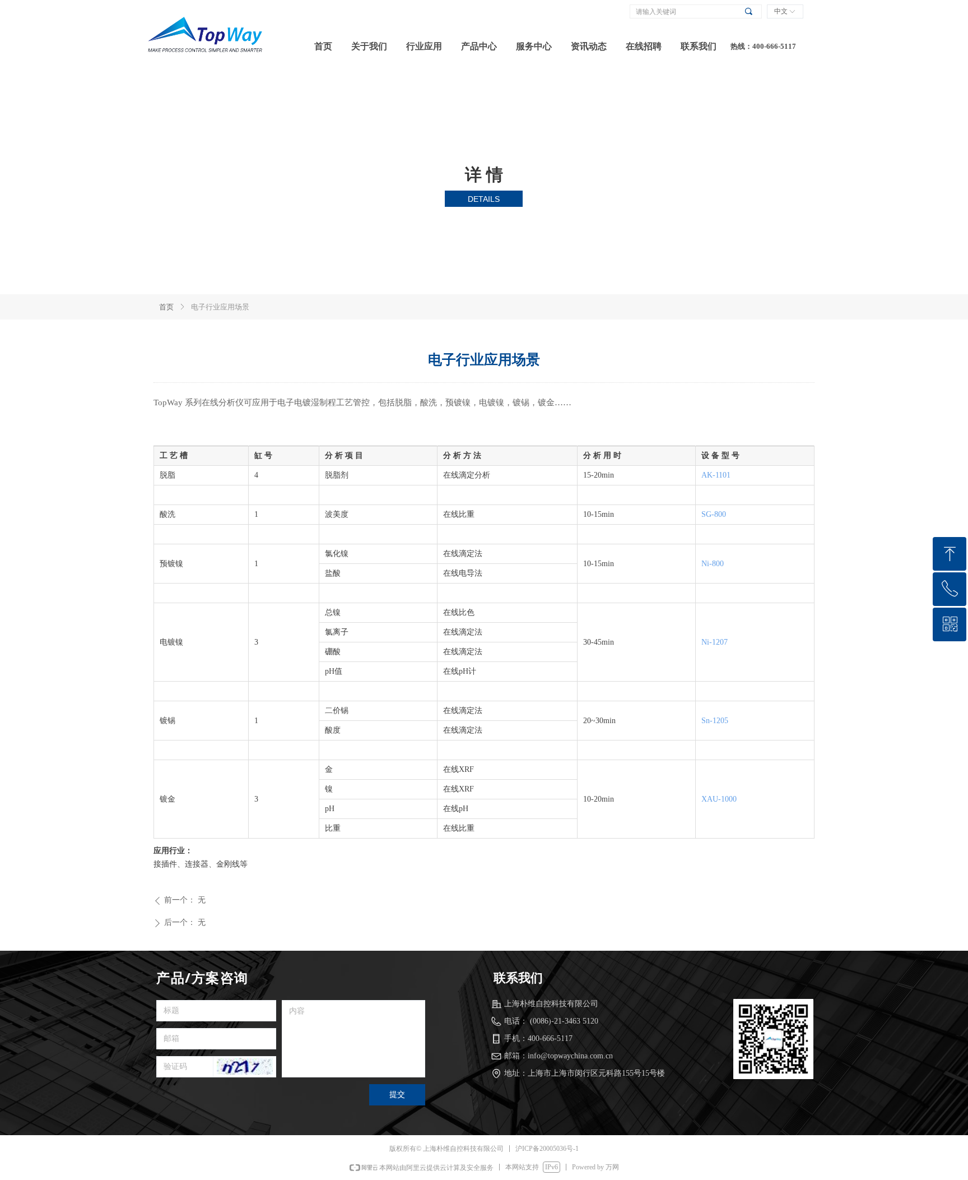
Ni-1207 (714, 642)
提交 (397, 1094)
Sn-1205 (714, 720)
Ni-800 (712, 563)
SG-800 (713, 514)
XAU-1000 (719, 799)
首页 (166, 307)
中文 (781, 11)
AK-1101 (715, 475)
